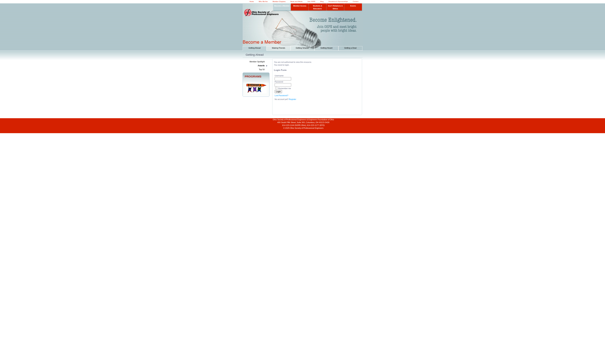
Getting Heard (326, 48)
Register (292, 99)
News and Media (296, 1)
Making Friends (278, 48)
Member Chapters (279, 1)
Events (353, 6)
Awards (261, 66)
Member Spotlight (257, 62)
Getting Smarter (302, 48)
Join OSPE (311, 1)
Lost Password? (281, 95)
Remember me (284, 88)
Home (252, 1)
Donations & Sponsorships (338, 1)
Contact (355, 1)
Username (279, 76)
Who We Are (263, 1)
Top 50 (262, 69)
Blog (322, 1)
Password (279, 82)
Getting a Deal (350, 48)
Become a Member (282, 6)
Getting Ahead (254, 48)
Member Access (299, 6)
